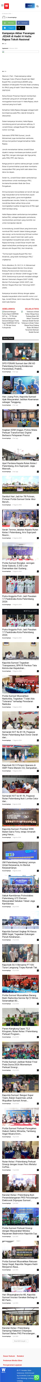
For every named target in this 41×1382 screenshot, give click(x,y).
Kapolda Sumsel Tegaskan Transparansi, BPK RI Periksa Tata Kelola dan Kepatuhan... (19, 665)
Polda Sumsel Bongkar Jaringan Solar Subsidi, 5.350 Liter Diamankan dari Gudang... (18, 566)
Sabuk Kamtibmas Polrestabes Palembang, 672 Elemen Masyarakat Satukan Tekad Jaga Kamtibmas (18, 899)
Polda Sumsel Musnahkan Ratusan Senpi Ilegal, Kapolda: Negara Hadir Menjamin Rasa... (20, 1264)
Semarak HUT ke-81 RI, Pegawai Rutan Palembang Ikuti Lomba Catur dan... (20, 799)
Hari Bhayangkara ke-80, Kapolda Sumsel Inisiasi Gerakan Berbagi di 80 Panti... (19, 1297)
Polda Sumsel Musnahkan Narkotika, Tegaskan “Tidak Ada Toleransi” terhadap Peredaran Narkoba (18, 700)
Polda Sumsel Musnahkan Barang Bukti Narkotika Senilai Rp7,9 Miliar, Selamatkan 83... (20, 998)
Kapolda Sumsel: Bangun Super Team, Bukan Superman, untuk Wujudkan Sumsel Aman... (17, 1098)
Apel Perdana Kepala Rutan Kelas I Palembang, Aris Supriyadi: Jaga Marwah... (19, 466)
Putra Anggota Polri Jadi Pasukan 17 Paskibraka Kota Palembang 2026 (19, 599)
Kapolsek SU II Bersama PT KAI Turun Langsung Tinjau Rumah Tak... (20, 966)
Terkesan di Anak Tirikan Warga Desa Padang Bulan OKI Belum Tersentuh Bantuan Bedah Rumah (30, 327)
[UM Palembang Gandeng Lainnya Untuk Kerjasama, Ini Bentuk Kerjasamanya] (20, 851)
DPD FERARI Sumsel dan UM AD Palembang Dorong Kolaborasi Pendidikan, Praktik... (18, 366)
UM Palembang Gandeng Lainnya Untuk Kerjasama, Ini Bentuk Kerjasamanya (18, 865)
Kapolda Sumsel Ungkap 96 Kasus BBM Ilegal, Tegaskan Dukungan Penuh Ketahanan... (19, 934)
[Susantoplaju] (4, 17)
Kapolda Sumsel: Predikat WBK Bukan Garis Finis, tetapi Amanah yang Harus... (18, 832)
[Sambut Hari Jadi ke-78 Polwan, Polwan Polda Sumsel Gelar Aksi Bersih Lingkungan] (20, 485)
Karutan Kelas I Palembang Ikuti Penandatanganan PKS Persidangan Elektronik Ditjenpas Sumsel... (20, 1198)
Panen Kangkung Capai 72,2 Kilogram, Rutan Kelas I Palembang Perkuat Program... (20, 1031)
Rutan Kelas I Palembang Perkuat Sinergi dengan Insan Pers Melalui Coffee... (19, 1164)
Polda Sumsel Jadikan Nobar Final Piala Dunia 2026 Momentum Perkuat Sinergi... (19, 1065)
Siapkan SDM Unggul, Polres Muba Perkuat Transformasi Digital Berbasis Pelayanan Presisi (19, 433)
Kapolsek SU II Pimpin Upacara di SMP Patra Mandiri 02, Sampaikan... (20, 766)
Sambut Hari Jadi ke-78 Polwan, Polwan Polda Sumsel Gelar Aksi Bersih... (19, 499)
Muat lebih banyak (19, 1341)
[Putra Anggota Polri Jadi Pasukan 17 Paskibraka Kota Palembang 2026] (20, 585)
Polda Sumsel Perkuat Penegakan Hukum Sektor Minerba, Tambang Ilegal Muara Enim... (19, 1131)
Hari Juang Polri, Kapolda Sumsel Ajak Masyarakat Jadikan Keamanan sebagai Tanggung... (20, 399)
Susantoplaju (12, 17)
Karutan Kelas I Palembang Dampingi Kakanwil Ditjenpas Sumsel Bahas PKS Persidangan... (19, 1331)
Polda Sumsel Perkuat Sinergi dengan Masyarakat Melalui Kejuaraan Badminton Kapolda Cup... (20, 1231)
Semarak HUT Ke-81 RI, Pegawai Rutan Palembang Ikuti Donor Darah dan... (20, 735)
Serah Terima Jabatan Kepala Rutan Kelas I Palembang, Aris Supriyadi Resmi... (20, 532)
